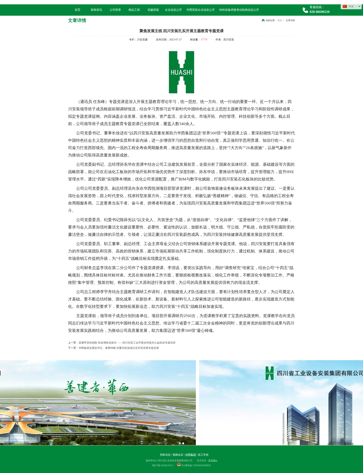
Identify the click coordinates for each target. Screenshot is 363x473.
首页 (280, 20)
